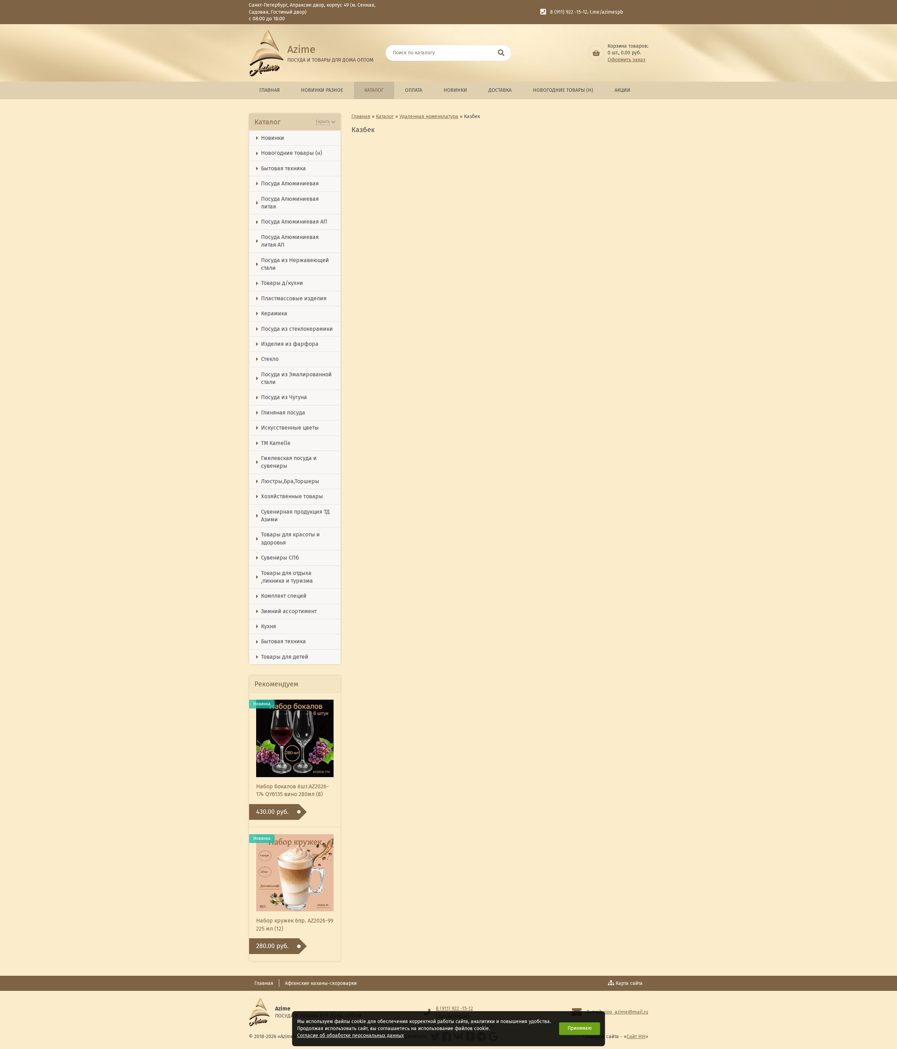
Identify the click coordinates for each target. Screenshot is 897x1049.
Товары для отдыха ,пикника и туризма (287, 577)
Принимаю (580, 1028)
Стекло (270, 359)
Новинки (455, 90)
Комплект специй (284, 595)
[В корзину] (596, 53)
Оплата (413, 90)
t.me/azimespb (606, 12)
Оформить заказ (626, 60)
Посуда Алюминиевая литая (290, 203)
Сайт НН (635, 1037)
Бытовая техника (283, 168)
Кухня (268, 626)
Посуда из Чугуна (284, 397)
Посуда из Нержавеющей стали (295, 264)
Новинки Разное (322, 90)
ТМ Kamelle (275, 443)
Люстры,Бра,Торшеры (290, 481)
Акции (622, 90)
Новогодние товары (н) (563, 90)
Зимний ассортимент (289, 611)
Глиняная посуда (283, 412)
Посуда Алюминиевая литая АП (290, 241)
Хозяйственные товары (292, 496)
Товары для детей (284, 656)
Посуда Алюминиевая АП (294, 221)
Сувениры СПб (280, 557)
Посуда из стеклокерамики (297, 328)
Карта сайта (629, 983)
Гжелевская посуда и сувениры (289, 462)
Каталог (374, 90)
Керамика (274, 313)
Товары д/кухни (282, 283)
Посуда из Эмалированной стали (296, 378)
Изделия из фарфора (290, 344)
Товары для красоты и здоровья (290, 538)
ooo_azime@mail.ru (626, 1012)
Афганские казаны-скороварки (321, 983)
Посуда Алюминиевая (290, 183)
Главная (269, 90)
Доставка (500, 90)
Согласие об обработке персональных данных (350, 1035)
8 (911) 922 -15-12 (568, 12)
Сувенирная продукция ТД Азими (295, 515)
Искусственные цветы (290, 427)
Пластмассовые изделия (294, 298)
